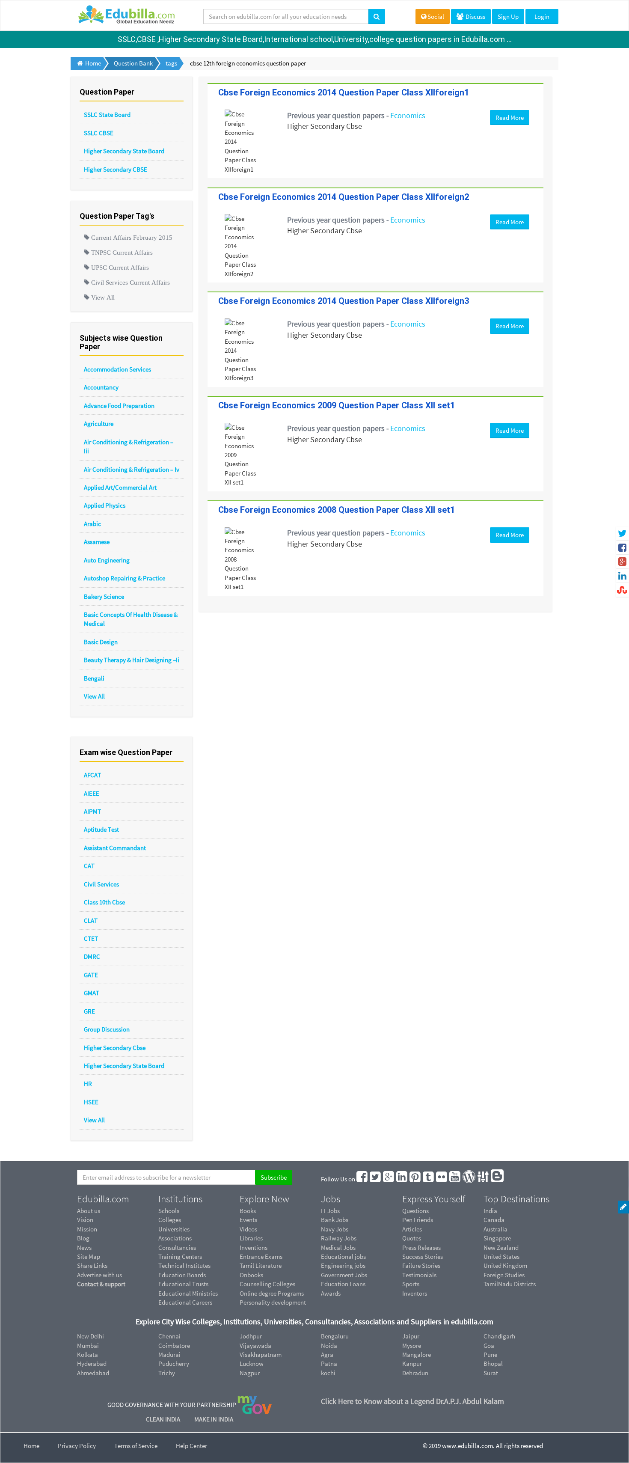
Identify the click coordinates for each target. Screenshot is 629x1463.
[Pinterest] (415, 1179)
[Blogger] (497, 1179)
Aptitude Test (101, 829)
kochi (328, 1373)
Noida (329, 1345)
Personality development (273, 1302)
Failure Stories (421, 1265)
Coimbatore (174, 1345)
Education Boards (182, 1275)
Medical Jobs (338, 1247)
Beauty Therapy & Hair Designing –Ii (131, 660)
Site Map (88, 1256)
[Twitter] (376, 1179)
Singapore (497, 1238)
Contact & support (101, 1284)
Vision (85, 1220)
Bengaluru (335, 1336)
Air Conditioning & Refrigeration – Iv (131, 469)
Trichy (166, 1373)
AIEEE (91, 793)
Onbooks (251, 1275)
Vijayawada (255, 1345)
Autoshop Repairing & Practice (124, 578)
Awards (331, 1293)
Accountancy (101, 387)
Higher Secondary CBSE (115, 169)
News (84, 1247)
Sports (410, 1284)
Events (248, 1220)
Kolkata (87, 1354)
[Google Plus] (389, 1179)
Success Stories (422, 1256)
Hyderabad (92, 1363)
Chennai (169, 1336)
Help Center (191, 1446)
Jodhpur (251, 1336)
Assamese (97, 542)
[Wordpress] (469, 1179)
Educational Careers (185, 1302)
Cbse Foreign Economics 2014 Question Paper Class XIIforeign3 (343, 301)
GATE (91, 975)
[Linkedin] (402, 1179)
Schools (168, 1211)
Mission (87, 1229)
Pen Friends (417, 1220)
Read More (509, 117)
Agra (327, 1354)
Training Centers (180, 1256)
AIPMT (92, 811)
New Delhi (90, 1336)
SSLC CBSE (98, 133)
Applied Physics (104, 505)
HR (88, 1083)
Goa (489, 1345)
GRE (89, 1011)
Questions (415, 1211)
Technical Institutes (184, 1265)
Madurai (169, 1354)
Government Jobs (344, 1275)
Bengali (94, 678)
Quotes (411, 1238)
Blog (83, 1238)
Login (541, 16)
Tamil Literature (261, 1265)
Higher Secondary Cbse (114, 1048)
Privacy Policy (77, 1446)
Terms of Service (135, 1446)
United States (501, 1256)
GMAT (91, 993)
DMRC (92, 956)
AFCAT (92, 775)
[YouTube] (455, 1179)
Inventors (414, 1293)
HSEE (91, 1102)
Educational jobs (343, 1256)
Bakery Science (104, 596)
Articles (412, 1229)
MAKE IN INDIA (213, 1419)
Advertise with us (99, 1275)
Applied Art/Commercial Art (120, 487)
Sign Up (508, 16)
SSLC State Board (107, 114)
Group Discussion (107, 1029)
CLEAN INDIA (163, 1419)
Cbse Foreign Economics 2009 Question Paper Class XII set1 (336, 405)
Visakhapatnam (261, 1354)
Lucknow (252, 1363)
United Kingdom (505, 1265)
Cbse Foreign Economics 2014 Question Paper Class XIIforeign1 (343, 92)
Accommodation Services (117, 369)
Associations (175, 1238)
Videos (248, 1229)
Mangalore (416, 1354)
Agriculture (98, 423)
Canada (494, 1220)
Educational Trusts (183, 1284)
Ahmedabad (93, 1373)
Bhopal (493, 1363)
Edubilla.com (103, 1199)
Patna (329, 1363)
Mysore (411, 1345)
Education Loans (343, 1284)
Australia (495, 1229)
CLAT (91, 920)
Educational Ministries (188, 1293)
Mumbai (88, 1345)
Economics (407, 115)
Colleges (169, 1220)
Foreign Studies (504, 1275)
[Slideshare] (484, 1179)
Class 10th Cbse (104, 902)
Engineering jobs (343, 1265)
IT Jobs (330, 1211)
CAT (89, 866)
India (490, 1211)
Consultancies (177, 1247)
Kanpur (412, 1363)
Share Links (92, 1265)
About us (88, 1211)
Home (31, 1446)
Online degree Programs (272, 1293)
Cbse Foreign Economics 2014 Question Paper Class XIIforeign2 (343, 197)
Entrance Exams (261, 1256)
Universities (174, 1229)
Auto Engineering (107, 560)
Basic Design (101, 642)
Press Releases (421, 1247)
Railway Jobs (338, 1238)
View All (94, 696)
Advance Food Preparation (119, 405)
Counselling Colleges (267, 1284)
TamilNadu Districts (510, 1284)
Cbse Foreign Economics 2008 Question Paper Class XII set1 (336, 510)
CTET (91, 938)
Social (435, 16)
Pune (490, 1354)
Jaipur (410, 1336)
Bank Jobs (334, 1220)
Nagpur (250, 1373)
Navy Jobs (334, 1229)
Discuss (474, 16)
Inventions (253, 1247)
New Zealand (501, 1247)
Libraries (251, 1238)
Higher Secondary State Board (124, 151)
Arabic (92, 524)
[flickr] (442, 1179)
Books (248, 1211)
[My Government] (254, 1405)
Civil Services (101, 884)
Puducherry (173, 1363)
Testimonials (419, 1275)
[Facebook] (362, 1179)
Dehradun (415, 1373)
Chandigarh (499, 1336)
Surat (491, 1373)
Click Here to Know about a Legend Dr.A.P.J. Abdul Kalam (412, 1401)
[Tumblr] (429, 1179)
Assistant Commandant (115, 848)
